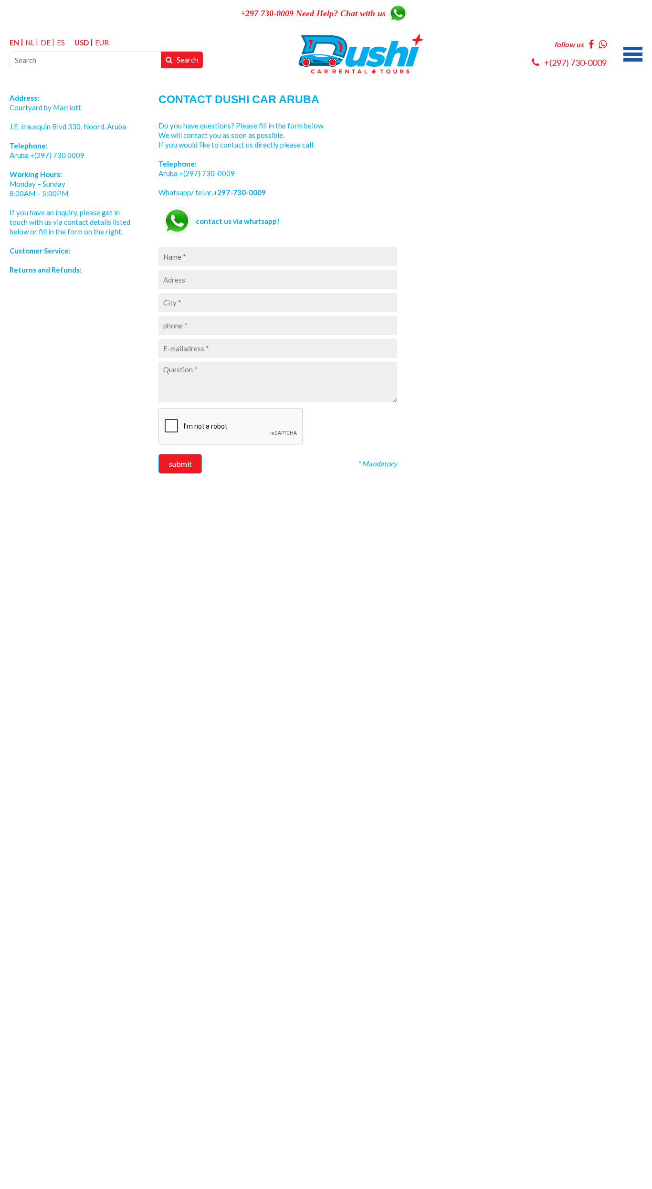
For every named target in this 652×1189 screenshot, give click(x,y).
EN (14, 42)
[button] (632, 53)
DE (46, 42)
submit (180, 463)
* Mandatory (377, 463)
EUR (102, 42)
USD (81, 42)
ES (61, 42)
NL (29, 42)
